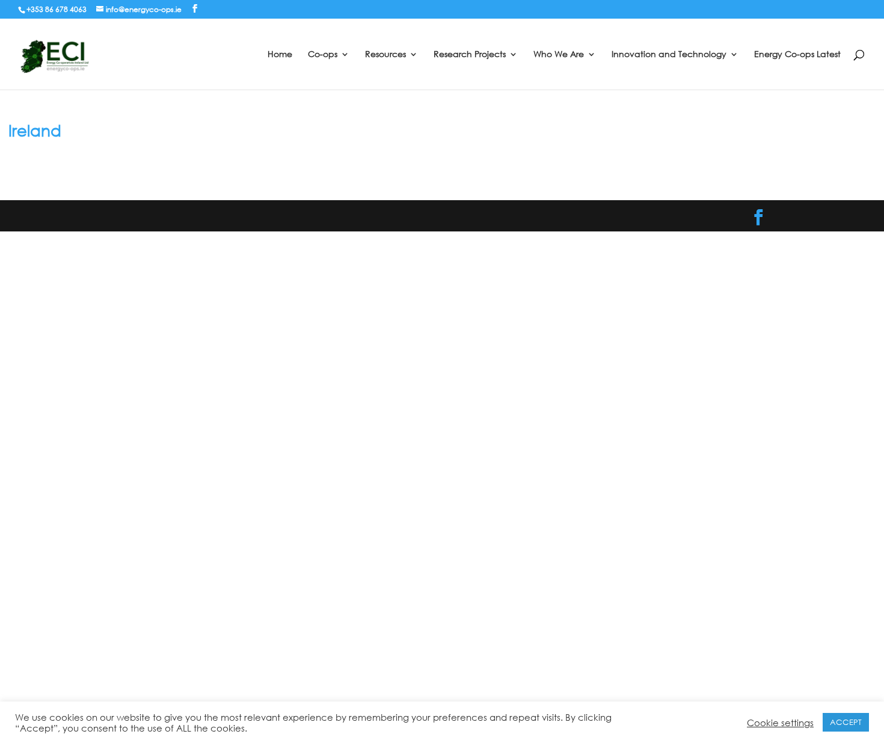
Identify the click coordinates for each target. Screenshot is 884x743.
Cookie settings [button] (780, 722)
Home (280, 55)
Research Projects (470, 55)
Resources (385, 55)
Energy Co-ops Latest (797, 55)
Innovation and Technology (669, 55)
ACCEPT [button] (846, 722)
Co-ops (322, 55)
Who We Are (558, 55)
